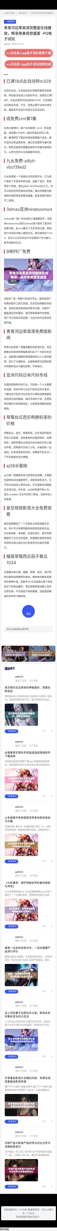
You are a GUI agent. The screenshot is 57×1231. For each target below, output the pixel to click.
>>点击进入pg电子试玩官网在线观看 (28, 65)
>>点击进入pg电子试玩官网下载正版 (28, 54)
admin (7, 44)
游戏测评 (23, 13)
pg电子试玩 (28, 4)
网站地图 (4, 1229)
